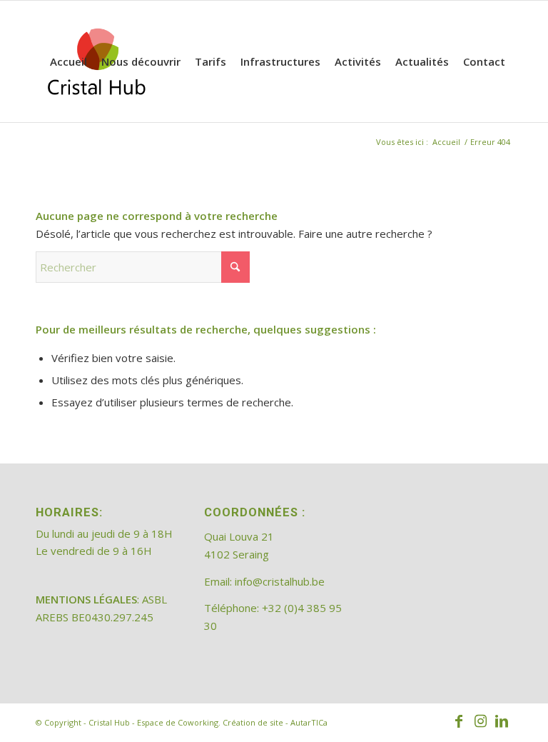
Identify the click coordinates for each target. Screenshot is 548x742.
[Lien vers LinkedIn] (501, 721)
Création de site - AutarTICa (275, 722)
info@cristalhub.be (280, 581)
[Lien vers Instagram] (480, 721)
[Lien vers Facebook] (459, 721)
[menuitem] (68, 61)
